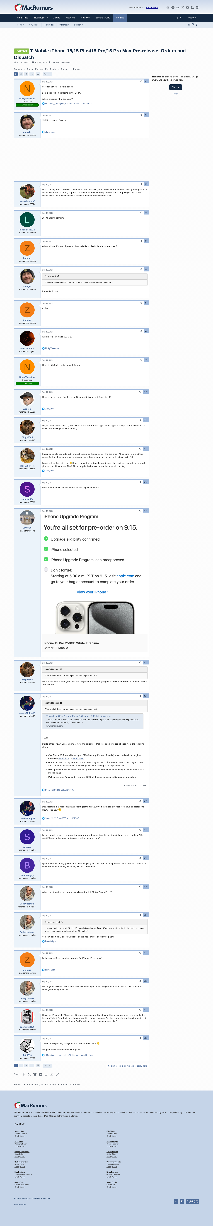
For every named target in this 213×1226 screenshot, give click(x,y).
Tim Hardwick (112, 1152)
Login (175, 93)
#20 (146, 887)
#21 (146, 915)
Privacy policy (20, 1198)
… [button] (32, 74)
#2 (146, 115)
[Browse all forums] (189, 25)
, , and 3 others (69, 1055)
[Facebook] (172, 7)
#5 (146, 241)
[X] (182, 7)
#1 (146, 81)
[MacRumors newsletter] (197, 7)
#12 (146, 448)
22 (38, 74)
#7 (146, 303)
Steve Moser (19, 1182)
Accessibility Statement (39, 1198)
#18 (146, 830)
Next (46, 74)
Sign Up (175, 87)
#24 (146, 1010)
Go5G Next (78, 758)
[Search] (193, 25)
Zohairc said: (50, 276)
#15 (146, 662)
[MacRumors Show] (167, 7)
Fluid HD (22, 1204)
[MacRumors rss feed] (192, 7)
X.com (22, 1136)
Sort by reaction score (61, 62)
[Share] (141, 81)
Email (17, 1136)
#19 (146, 858)
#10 (146, 392)
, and (59, 790)
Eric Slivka (110, 1131)
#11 (146, 420)
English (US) (192, 1201)
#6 (146, 269)
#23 (146, 981)
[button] (38, 17)
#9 (146, 360)
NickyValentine (23, 62)
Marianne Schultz (113, 1162)
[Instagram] (177, 7)
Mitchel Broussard (22, 1152)
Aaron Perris (111, 1182)
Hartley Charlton (21, 1162)
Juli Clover (19, 1141)
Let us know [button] (152, 7)
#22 (146, 953)
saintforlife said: (52, 669)
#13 (146, 482)
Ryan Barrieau (112, 1172)
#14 (146, 510)
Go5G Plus (63, 758)
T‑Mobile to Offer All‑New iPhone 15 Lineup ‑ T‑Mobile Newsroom (78, 716)
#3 (146, 184)
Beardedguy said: (52, 922)
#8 (146, 331)
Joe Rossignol (112, 1141)
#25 (146, 1038)
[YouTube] (187, 7)
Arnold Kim (19, 1131)
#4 (146, 212)
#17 (146, 801)
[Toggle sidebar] (197, 24)
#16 (146, 696)
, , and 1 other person (68, 103)
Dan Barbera (20, 1172)
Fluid (16, 1204)
